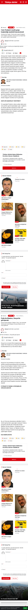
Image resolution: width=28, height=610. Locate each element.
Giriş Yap (15, 287)
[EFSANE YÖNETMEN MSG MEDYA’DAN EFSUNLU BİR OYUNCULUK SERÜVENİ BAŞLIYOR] (20, 238)
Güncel (6, 40)
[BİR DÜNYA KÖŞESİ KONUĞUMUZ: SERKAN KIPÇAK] (14, 81)
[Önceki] (2, 300)
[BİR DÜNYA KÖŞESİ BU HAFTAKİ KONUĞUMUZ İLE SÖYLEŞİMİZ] (20, 215)
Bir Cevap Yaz (6, 253)
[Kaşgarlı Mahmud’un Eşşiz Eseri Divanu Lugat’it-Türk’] (7, 215)
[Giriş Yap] (23, 2)
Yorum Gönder (6, 287)
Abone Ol (14, 168)
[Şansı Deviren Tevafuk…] (14, 300)
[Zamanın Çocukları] (14, 85)
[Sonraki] (26, 300)
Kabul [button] (25, 608)
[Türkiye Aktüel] (11, 2)
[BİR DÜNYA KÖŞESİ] (7, 238)
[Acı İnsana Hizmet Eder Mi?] (14, 591)
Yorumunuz (8, 260)
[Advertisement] (14, 15)
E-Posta (4, 278)
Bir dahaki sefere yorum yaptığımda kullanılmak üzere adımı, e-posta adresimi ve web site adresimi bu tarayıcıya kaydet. (14, 283)
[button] (21, 2)
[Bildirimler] (26, 2)
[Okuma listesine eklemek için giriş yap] (20, 53)
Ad (3, 272)
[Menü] (2, 2)
